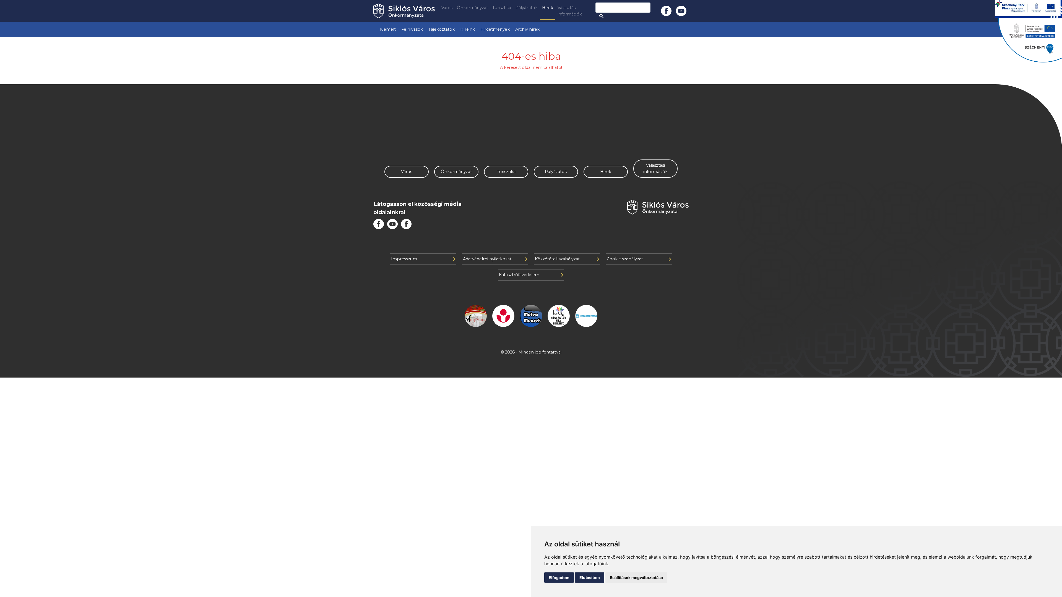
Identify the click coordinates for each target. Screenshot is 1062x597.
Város (446, 7)
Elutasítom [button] (589, 577)
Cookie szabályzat (625, 258)
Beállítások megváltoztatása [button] (636, 577)
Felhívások (412, 29)
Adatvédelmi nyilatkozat (487, 258)
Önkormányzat (472, 7)
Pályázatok (527, 7)
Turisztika (501, 7)
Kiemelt (388, 29)
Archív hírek (527, 29)
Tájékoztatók (441, 29)
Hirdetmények (495, 29)
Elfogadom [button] (559, 577)
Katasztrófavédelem (519, 274)
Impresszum (404, 258)
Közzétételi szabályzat (557, 258)
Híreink (467, 29)
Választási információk (570, 11)
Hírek (547, 7)
